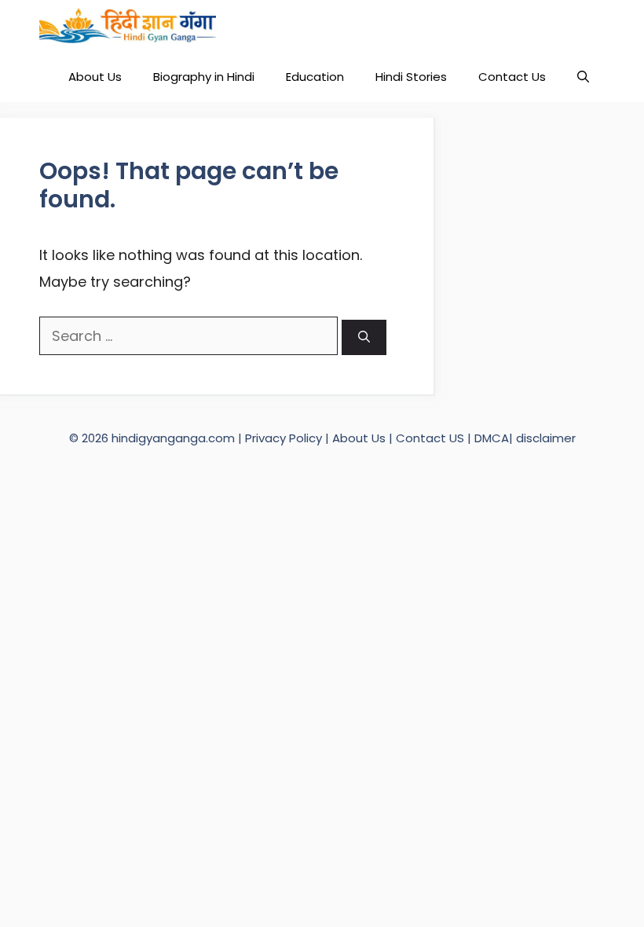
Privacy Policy (285, 438)
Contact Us (512, 76)
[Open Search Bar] (583, 76)
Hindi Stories (411, 76)
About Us (95, 76)
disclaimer (546, 438)
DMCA (491, 438)
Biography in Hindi (203, 76)
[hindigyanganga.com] (127, 25)
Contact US (430, 438)
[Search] (364, 337)
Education (315, 76)
